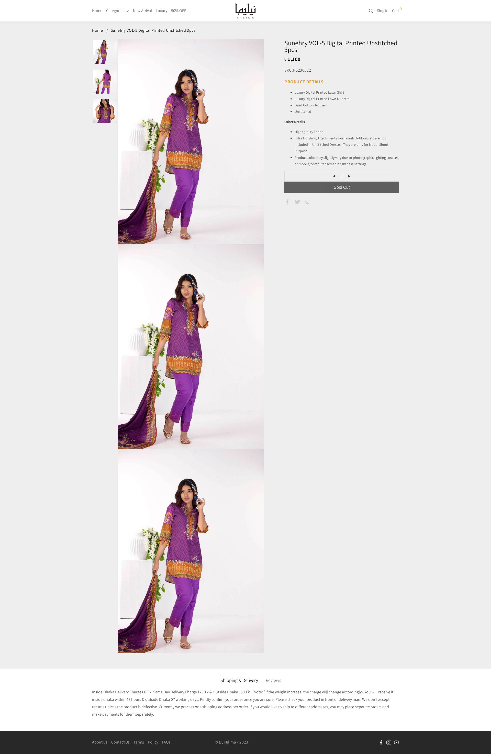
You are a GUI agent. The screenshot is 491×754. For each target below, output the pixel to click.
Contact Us (120, 742)
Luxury (161, 10)
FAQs (166, 742)
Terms (138, 742)
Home (97, 10)
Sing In (382, 10)
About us (99, 742)
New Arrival (142, 10)
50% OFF (178, 10)
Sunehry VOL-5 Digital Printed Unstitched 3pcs (153, 30)
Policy (153, 742)
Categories (115, 10)
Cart (395, 10)
